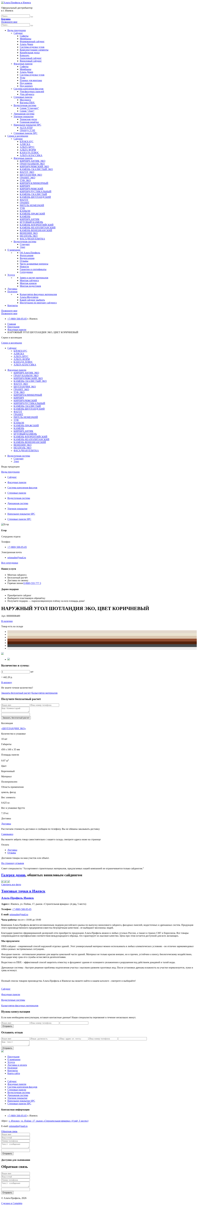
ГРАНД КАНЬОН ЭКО (32, 163)
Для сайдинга (27, 94)
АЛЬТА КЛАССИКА (31, 155)
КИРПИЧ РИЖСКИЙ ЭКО (34, 166)
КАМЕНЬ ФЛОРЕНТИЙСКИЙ (37, 225)
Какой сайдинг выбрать (32, 300)
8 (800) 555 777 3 (32, 583)
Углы (22, 77)
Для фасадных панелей (32, 91)
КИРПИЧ (25, 186)
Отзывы (24, 261)
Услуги (11, 275)
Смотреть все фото (11, 884)
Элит (22, 247)
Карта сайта (13, 1073)
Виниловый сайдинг (31, 61)
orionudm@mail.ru (16, 557)
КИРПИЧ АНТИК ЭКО (32, 161)
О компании (13, 250)
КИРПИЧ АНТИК (29, 219)
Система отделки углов (32, 47)
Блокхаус (24, 55)
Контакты (12, 305)
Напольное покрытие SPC (27, 125)
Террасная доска (28, 119)
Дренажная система (24, 113)
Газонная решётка (29, 122)
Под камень (26, 83)
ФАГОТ (24, 200)
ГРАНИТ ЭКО (27, 177)
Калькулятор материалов (44, 693)
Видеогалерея (27, 258)
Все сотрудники (9, 562)
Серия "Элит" (27, 111)
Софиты (24, 36)
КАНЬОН (25, 211)
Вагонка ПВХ (27, 102)
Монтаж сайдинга (29, 280)
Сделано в (11, 1203)
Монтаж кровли (28, 283)
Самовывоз (7, 834)
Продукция (13, 326)
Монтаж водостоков (30, 286)
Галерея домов (13, 875)
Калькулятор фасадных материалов (38, 294)
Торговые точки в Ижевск (23, 891)
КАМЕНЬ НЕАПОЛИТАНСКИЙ (38, 227)
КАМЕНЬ (25, 216)
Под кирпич (26, 86)
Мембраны (25, 38)
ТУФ (22, 208)
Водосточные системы (13, 1000)
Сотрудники (26, 272)
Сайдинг (18, 33)
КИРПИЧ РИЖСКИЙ (31, 188)
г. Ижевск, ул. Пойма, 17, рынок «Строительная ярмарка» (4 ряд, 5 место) (48, 1121)
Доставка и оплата (17, 1065)
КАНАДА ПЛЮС (29, 152)
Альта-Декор (26, 44)
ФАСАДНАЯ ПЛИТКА (32, 238)
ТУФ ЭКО (25, 180)
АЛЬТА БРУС (27, 147)
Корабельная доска (30, 52)
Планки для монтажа (31, 80)
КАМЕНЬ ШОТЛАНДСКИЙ (35, 197)
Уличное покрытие (24, 116)
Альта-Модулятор (29, 297)
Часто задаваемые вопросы (34, 263)
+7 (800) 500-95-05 (17, 318)
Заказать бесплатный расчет (16, 693)
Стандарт (25, 244)
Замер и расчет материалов (34, 277)
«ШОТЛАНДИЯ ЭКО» (13, 728)
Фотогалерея (26, 255)
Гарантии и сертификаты (33, 269)
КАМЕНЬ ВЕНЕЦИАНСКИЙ (36, 230)
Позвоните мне (9, 22)
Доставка (12, 288)
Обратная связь (9, 1131)
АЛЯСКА (25, 144)
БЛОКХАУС (26, 141)
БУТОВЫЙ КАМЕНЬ (31, 222)
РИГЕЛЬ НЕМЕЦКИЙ (32, 205)
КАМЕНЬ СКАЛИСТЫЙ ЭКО (36, 169)
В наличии (7, 621)
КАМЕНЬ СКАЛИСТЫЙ (33, 194)
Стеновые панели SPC (25, 133)
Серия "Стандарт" (29, 108)
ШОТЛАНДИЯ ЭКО (31, 175)
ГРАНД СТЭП (27, 130)
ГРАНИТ (24, 202)
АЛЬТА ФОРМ (28, 150)
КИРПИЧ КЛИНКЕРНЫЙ (34, 183)
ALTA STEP (26, 127)
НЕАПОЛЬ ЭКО (29, 236)
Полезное (12, 291)
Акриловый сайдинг (31, 58)
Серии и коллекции (17, 136)
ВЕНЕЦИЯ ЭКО (29, 233)
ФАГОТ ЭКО (27, 172)
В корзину (6, 682)
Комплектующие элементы (34, 49)
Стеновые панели (23, 97)
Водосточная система (25, 105)
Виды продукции (16, 30)
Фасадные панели (23, 63)
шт (31, 671)
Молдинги (25, 99)
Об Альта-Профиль (30, 252)
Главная (11, 324)
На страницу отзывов (12, 863)
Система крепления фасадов (28, 88)
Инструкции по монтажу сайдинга (38, 302)
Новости (24, 266)
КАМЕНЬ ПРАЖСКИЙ (32, 213)
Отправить (7, 1026)
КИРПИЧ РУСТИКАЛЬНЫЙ (35, 191)
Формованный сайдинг (32, 41)
